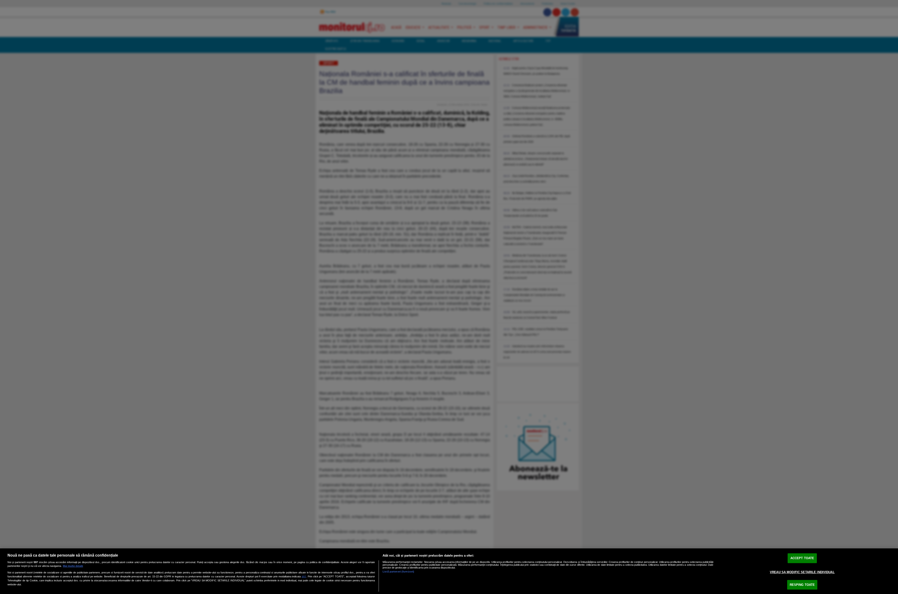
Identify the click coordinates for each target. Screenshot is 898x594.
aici (304, 576)
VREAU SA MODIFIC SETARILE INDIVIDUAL (802, 572)
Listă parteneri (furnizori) (398, 571)
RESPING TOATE (802, 585)
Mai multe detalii (73, 566)
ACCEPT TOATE (802, 558)
